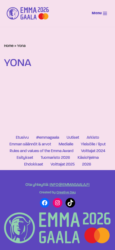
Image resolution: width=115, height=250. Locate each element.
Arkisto (93, 138)
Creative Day (66, 192)
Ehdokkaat (33, 165)
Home (9, 46)
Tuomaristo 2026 (55, 158)
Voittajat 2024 (93, 151)
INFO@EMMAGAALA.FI (69, 185)
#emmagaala (47, 138)
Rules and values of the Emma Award (42, 151)
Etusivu (22, 138)
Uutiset (73, 138)
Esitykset (25, 158)
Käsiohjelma (88, 158)
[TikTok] (70, 203)
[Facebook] (44, 203)
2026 (86, 165)
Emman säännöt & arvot (30, 144)
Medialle (66, 144)
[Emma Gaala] (29, 13)
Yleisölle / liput (93, 144)
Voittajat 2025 (63, 165)
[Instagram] (57, 203)
